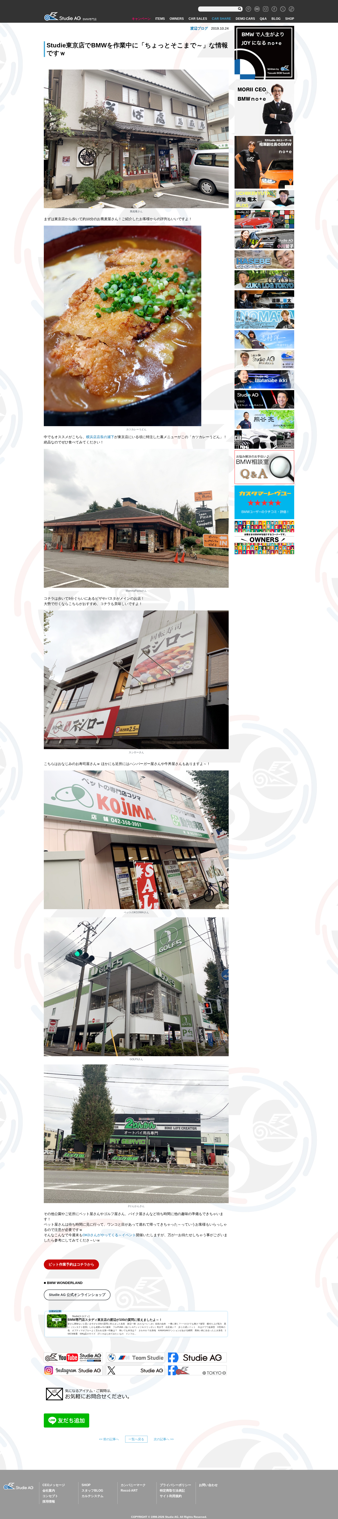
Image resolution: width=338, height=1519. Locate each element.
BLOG (275, 18)
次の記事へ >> (164, 1439)
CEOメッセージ (53, 1485)
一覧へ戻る (136, 1439)
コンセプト (50, 1496)
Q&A (263, 18)
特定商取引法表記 (172, 1490)
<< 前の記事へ (109, 1439)
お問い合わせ (208, 1485)
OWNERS (177, 18)
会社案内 (48, 1490)
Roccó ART (129, 1490)
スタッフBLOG (92, 1490)
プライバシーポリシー (175, 1485)
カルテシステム (92, 1496)
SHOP (289, 18)
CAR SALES (198, 18)
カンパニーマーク (133, 1485)
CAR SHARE (221, 18)
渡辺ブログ (199, 28)
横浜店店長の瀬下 (100, 437)
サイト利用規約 (171, 1496)
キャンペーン (141, 18)
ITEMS (160, 18)
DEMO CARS (245, 18)
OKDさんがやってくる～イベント (109, 1235)
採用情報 (48, 1501)
